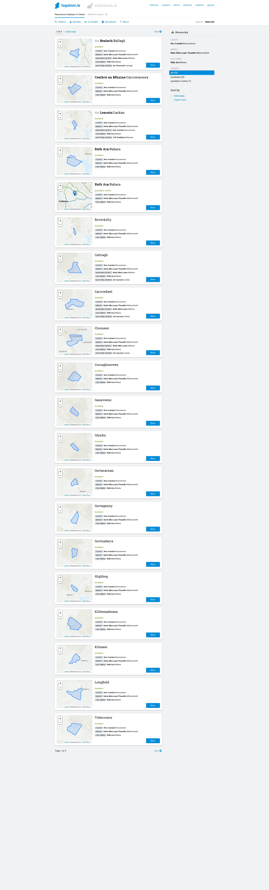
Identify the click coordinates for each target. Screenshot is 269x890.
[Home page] (67, 6)
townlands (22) (177, 77)
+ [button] (60, 41)
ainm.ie (176, 5)
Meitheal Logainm (96, 14)
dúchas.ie (187, 5)
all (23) (174, 72)
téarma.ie (154, 5)
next (156, 31)
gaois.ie (210, 5)
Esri (79, 66)
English (209, 22)
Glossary (92, 22)
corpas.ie (166, 5)
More (153, 65)
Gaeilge (199, 22)
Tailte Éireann (86, 66)
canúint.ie (199, 5)
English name (180, 100)
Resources (110, 22)
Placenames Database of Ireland (70, 14)
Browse (76, 22)
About (125, 22)
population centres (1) (181, 81)
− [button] (60, 45)
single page (71, 31)
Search (62, 22)
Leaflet (66, 66)
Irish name (179, 96)
